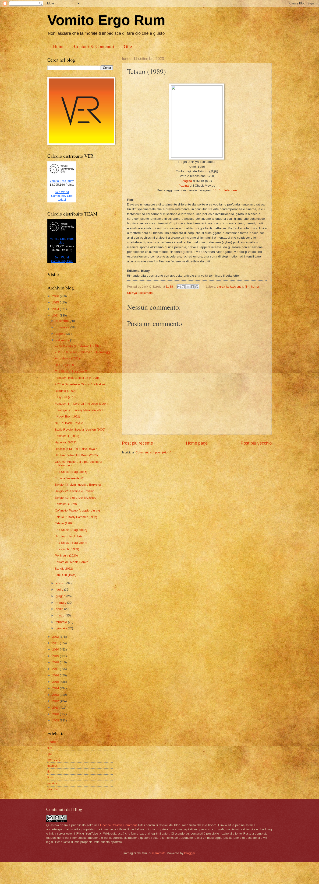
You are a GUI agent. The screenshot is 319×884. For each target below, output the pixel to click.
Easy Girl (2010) (66, 397)
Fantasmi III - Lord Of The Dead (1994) (81, 403)
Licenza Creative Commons (119, 825)
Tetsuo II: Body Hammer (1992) (76, 517)
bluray (221, 286)
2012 (56, 701)
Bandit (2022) (64, 568)
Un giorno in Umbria (68, 536)
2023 (56, 315)
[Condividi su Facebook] (192, 286)
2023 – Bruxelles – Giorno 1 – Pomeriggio (83, 352)
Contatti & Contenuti (94, 46)
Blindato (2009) (65, 391)
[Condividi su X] (187, 286)
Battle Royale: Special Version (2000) (80, 429)
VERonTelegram (225, 190)
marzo (60, 615)
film (247, 286)
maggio (61, 602)
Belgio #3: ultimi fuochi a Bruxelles (78, 484)
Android (52, 742)
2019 (56, 656)
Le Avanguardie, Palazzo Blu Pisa (78, 345)
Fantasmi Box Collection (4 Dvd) (77, 377)
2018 (56, 662)
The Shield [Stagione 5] (71, 530)
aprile (60, 609)
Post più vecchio (256, 443)
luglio (60, 589)
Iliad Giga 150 (64, 365)
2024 (56, 309)
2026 (56, 296)
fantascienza (234, 286)
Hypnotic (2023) (65, 442)
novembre (63, 327)
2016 (56, 675)
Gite (128, 46)
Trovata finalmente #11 (70, 478)
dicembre (63, 321)
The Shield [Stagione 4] (71, 542)
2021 (56, 643)
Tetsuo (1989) (64, 523)
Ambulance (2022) (67, 358)
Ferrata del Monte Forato (71, 562)
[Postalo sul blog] (183, 286)
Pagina (187, 181)
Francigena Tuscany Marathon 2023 (79, 410)
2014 (56, 688)
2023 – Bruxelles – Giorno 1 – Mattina (80, 384)
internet (52, 765)
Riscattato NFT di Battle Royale (76, 449)
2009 (56, 720)
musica (52, 783)
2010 (56, 714)
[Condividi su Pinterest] (196, 286)
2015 (56, 681)
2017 (56, 669)
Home (58, 46)
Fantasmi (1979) (66, 504)
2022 (56, 636)
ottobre (61, 333)
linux (50, 777)
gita (49, 753)
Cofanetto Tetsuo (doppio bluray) (77, 510)
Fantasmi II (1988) (67, 436)
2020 (56, 649)
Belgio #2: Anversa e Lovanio (75, 491)
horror (255, 286)
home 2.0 (53, 759)
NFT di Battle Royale (69, 423)
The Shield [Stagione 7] (71, 371)
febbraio (62, 622)
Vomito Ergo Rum (106, 20)
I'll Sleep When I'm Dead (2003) (76, 455)
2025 (56, 302)
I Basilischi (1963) (67, 549)
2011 (56, 707)
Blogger (189, 853)
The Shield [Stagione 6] (71, 471)
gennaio (62, 628)
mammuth (158, 853)
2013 (56, 694)
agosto (61, 583)
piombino (53, 789)
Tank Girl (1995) (65, 575)
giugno (61, 596)
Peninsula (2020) (66, 555)
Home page (197, 443)
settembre (63, 340)
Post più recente (137, 443)
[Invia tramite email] (179, 286)
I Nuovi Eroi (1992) (67, 416)
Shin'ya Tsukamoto (140, 293)
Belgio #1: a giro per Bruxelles (75, 497)
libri (49, 771)
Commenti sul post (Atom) (153, 452)
